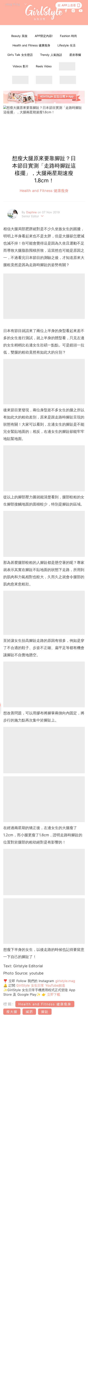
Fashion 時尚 (68, 36)
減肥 (29, 1012)
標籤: (8, 1004)
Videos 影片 (20, 66)
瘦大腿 (11, 1012)
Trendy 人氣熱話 (51, 54)
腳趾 (45, 1012)
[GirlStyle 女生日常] (44, 12)
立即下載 (53, 994)
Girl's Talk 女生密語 (20, 54)
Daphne (32, 212)
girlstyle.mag (65, 981)
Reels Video (44, 66)
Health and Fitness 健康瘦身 (31, 45)
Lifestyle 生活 (67, 45)
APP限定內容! (44, 36)
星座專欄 (75, 54)
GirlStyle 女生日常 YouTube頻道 (40, 985)
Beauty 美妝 (19, 36)
